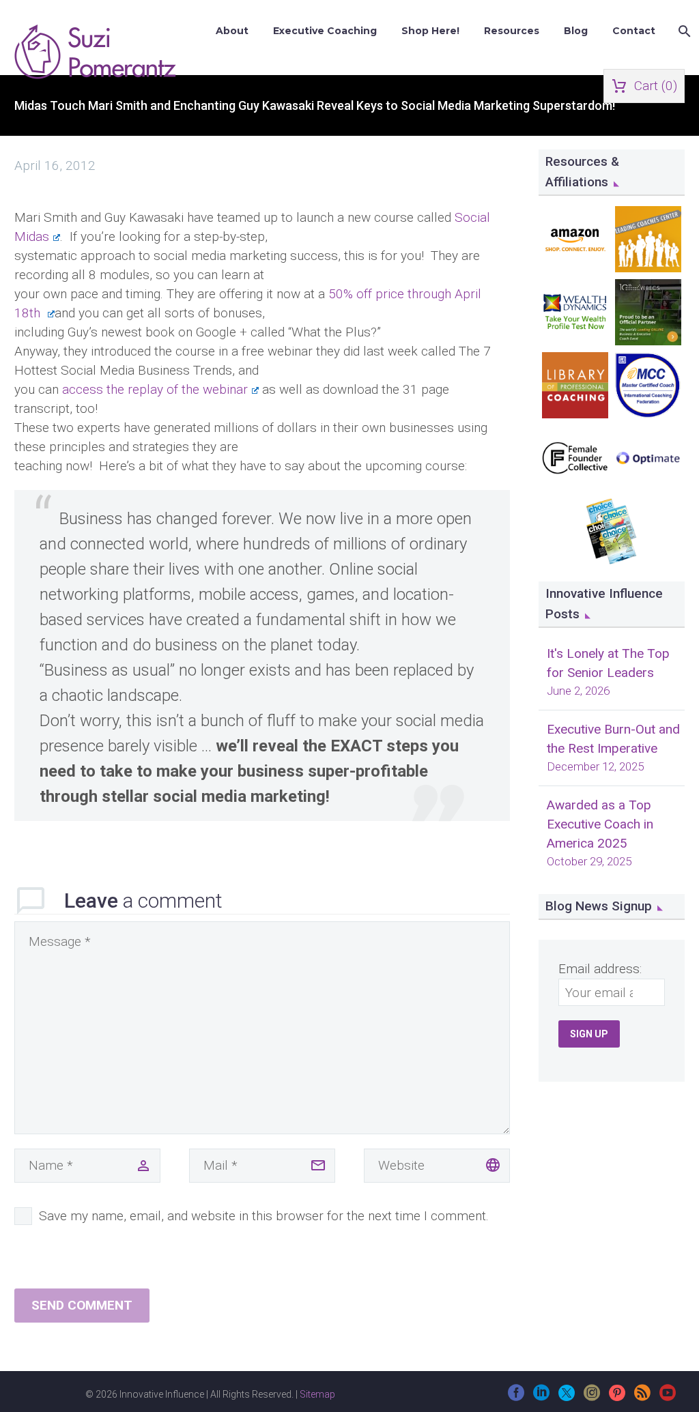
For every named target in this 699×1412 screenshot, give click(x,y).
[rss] (642, 1397)
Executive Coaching (325, 31)
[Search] (683, 31)
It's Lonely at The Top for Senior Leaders (608, 663)
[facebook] (516, 1397)
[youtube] (667, 1397)
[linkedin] (541, 1397)
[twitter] (566, 1397)
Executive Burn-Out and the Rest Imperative (613, 738)
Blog (576, 31)
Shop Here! (430, 31)
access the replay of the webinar (155, 389)
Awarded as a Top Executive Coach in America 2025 (600, 824)
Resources (511, 31)
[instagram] (592, 1397)
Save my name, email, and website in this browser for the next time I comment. (264, 1216)
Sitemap (317, 1394)
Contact (633, 31)
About (232, 31)
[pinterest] (617, 1397)
